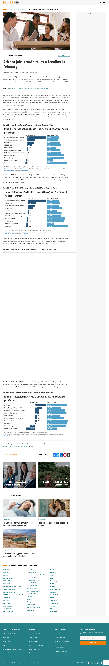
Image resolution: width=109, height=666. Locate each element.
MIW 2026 (6, 570)
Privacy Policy (58, 634)
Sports (52, 598)
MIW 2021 (34, 583)
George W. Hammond (64, 56)
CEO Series (32, 570)
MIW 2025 (6, 581)
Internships (6, 641)
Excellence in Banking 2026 (12, 586)
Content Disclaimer (60, 638)
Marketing (53, 581)
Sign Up (93, 643)
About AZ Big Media (9, 634)
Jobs (26, 9)
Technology (53, 600)
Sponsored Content (35, 653)
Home (10, 9)
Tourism (52, 606)
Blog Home (11, 455)
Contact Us (6, 653)
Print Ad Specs (33, 641)
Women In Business (35, 580)
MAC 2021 (36, 577)
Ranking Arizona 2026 (10, 592)
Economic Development (34, 591)
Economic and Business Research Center (15, 446)
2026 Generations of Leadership (13, 595)
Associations (33, 593)
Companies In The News (38, 575)
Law (51, 578)
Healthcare (53, 570)
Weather (53, 609)
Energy (29, 602)
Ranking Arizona (8, 578)
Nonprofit (8, 608)
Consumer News (32, 588)
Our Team (6, 638)
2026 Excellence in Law (10, 589)
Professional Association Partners (13, 649)
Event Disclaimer (59, 648)
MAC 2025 (6, 584)
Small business (55, 589)
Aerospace (6, 598)
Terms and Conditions (60, 652)
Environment (31, 605)
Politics (52, 586)
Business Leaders (8, 611)
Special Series (54, 595)
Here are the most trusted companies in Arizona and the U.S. (30, 88)
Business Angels (8, 606)
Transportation (54, 603)
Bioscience (6, 603)
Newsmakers (33, 572)
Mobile (52, 584)
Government (30, 610)
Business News (18, 9)
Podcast (5, 575)
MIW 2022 (6, 572)
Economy (29, 596)
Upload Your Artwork (35, 649)
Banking (6, 600)
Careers (5, 645)
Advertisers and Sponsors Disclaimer (62, 642)
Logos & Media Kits (34, 634)
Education (30, 599)
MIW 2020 (34, 585)
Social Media (54, 592)
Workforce (53, 612)
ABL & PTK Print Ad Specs (36, 645)
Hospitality (53, 572)
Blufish (39, 663)
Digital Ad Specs (34, 638)
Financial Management (34, 607)
